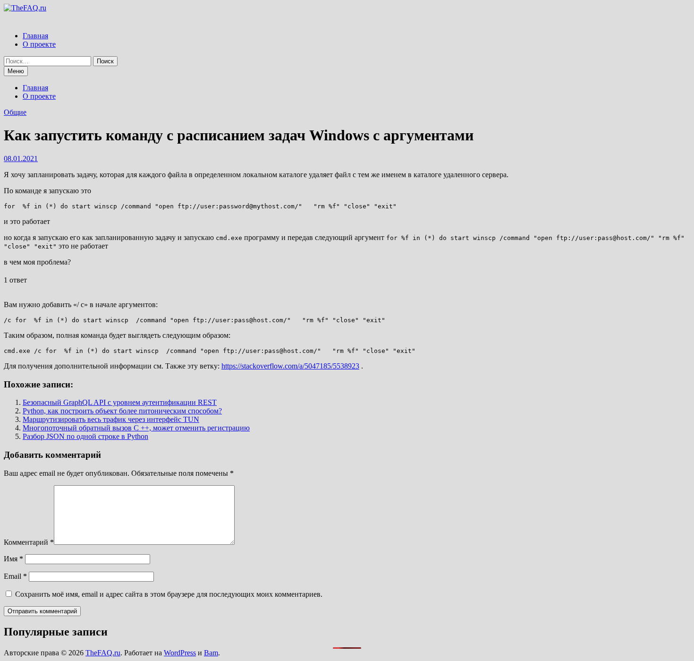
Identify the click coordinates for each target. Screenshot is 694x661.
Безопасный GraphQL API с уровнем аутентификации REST (120, 402)
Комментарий (29, 542)
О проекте (39, 44)
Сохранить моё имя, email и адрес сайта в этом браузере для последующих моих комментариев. (168, 594)
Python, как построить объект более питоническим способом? (122, 411)
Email (15, 576)
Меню (16, 71)
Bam (211, 653)
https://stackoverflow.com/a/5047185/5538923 (290, 366)
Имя (13, 559)
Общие (15, 112)
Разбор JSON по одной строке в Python (85, 436)
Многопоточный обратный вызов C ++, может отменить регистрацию (136, 428)
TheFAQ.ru (102, 653)
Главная (35, 36)
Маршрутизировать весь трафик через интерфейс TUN (111, 419)
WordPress (180, 653)
